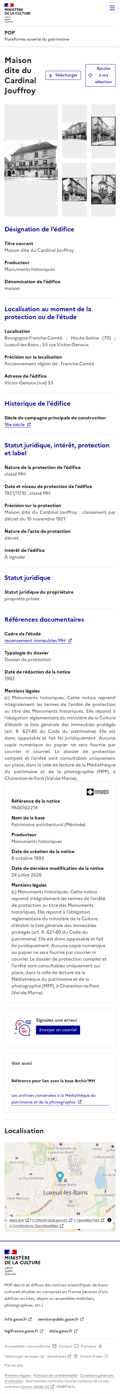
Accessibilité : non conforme (27, 1346)
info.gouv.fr (15, 1319)
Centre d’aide (91, 1356)
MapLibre (16, 1220)
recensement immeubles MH (35, 640)
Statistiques (56, 1356)
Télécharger (66, 75)
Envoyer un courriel (58, 1030)
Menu (112, 7)
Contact (65, 1346)
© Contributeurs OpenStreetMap (33, 1225)
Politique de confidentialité (55, 1375)
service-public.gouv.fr (58, 1319)
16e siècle (14, 424)
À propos (88, 1346)
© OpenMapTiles (86, 1220)
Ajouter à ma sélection (103, 75)
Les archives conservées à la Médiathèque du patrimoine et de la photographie (53, 1099)
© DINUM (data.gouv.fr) (49, 1220)
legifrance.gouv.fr (21, 1331)
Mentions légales (17, 1375)
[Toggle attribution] (109, 1220)
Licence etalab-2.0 (34, 1386)
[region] (60, 1187)
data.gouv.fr (61, 1331)
